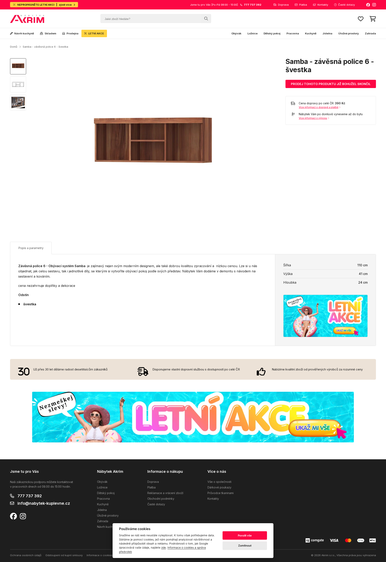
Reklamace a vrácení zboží (165, 493)
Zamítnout (245, 545)
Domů (13, 46)
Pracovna (292, 33)
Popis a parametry (30, 248)
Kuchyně (310, 33)
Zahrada (370, 33)
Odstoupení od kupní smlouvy (64, 555)
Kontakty (322, 4)
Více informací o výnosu (313, 118)
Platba (303, 4)
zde (163, 547)
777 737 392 (29, 495)
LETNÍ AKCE (96, 33)
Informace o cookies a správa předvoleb (112, 555)
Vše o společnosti (219, 481)
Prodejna (72, 33)
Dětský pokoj (272, 33)
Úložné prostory (348, 33)
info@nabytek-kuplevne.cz (43, 503)
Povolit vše (245, 535)
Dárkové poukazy (219, 487)
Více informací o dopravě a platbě (318, 107)
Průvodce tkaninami (220, 493)
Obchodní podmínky (160, 498)
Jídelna (327, 33)
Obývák (236, 33)
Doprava (283, 4)
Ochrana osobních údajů (25, 555)
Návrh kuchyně (24, 33)
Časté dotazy (346, 4)
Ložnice (252, 33)
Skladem (50, 33)
